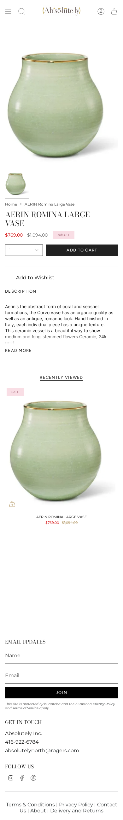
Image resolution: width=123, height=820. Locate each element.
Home (11, 204)
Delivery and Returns (76, 811)
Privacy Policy (104, 704)
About (38, 811)
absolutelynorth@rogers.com (42, 750)
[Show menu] (8, 11)
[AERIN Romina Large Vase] (61, 448)
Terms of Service (25, 708)
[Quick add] (12, 504)
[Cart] (114, 11)
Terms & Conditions (30, 805)
